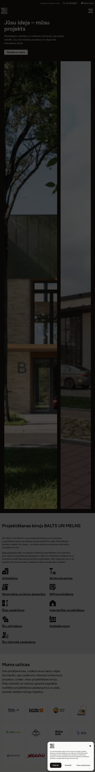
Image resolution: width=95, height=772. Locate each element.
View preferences (83, 765)
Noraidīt (68, 765)
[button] (90, 746)
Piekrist (56, 765)
